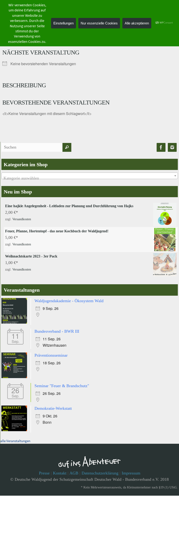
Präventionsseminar (51, 353)
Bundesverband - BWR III (56, 330)
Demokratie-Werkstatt (53, 405)
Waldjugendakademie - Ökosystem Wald (68, 300)
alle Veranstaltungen (15, 437)
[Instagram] (172, 147)
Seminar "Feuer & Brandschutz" (61, 383)
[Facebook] (161, 147)
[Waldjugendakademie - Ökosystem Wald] (15, 322)
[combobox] (89, 176)
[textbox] (90, 178)
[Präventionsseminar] (15, 375)
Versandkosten (21, 218)
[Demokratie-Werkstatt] (15, 427)
